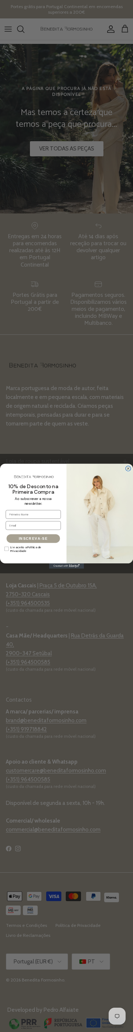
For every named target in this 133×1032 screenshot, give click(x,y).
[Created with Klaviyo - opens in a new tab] (66, 565)
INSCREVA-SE (33, 538)
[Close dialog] (128, 468)
